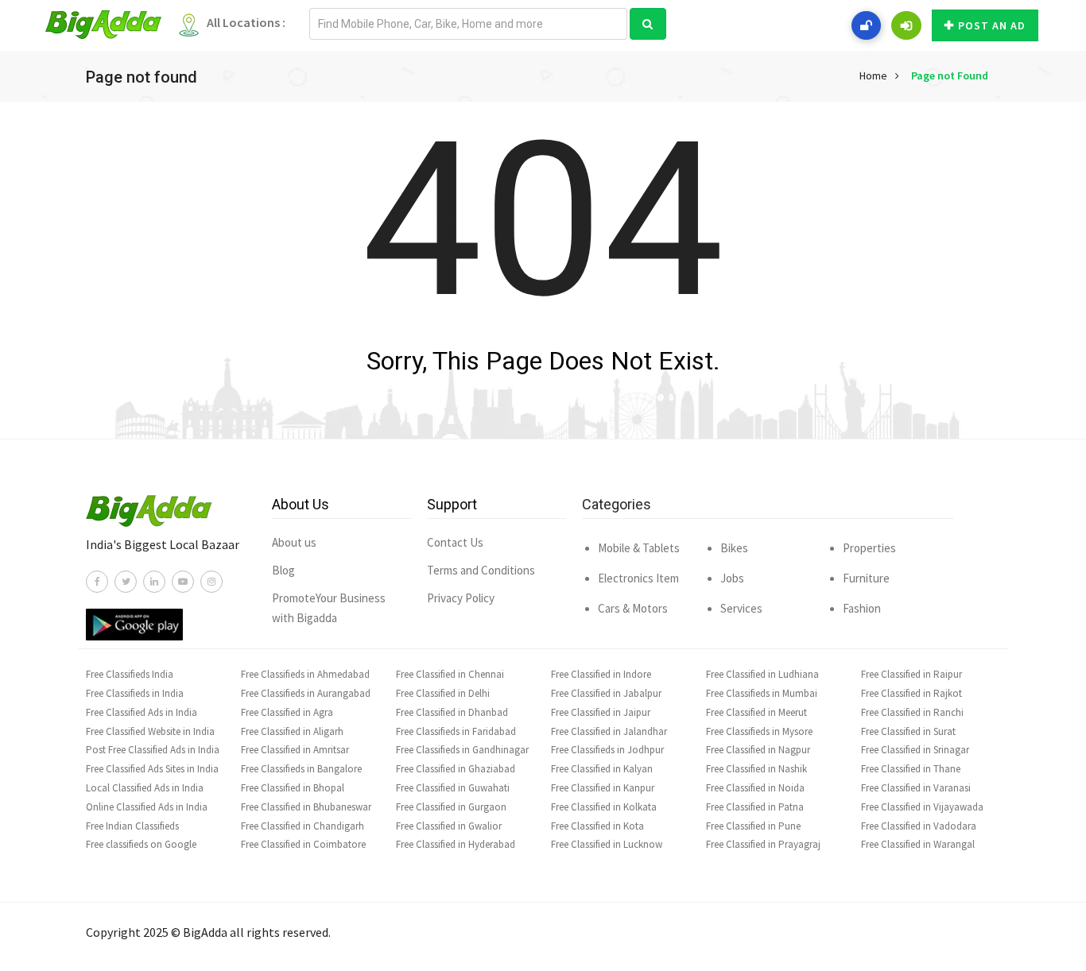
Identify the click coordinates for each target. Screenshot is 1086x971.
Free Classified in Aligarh (292, 731)
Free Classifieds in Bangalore (301, 769)
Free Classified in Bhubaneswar (306, 807)
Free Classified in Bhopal (292, 788)
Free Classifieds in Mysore (759, 731)
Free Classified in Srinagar (915, 749)
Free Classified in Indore (601, 674)
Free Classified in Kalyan (602, 769)
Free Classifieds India (129, 674)
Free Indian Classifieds (132, 826)
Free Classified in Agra (287, 712)
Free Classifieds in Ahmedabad (305, 674)
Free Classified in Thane (910, 769)
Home (873, 75)
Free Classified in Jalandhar (609, 731)
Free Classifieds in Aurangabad (305, 693)
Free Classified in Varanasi (916, 788)
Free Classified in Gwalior (449, 826)
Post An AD (992, 25)
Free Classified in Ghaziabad (455, 769)
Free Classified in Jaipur (600, 712)
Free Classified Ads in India (141, 712)
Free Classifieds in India (135, 693)
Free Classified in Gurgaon (451, 807)
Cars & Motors (633, 608)
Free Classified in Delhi (443, 693)
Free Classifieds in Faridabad (456, 731)
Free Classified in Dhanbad (452, 712)
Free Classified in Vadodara (918, 826)
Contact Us (455, 542)
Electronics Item (638, 578)
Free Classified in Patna (755, 807)
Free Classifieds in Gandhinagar (462, 749)
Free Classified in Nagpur (758, 749)
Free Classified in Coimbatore (303, 844)
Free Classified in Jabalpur (606, 693)
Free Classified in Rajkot (911, 693)
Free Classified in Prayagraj (763, 844)
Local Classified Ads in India (145, 788)
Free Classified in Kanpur (602, 788)
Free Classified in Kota (597, 826)
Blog (283, 570)
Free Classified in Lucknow (606, 844)
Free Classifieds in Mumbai (761, 693)
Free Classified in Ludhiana (762, 674)
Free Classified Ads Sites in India (152, 769)
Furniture (866, 578)
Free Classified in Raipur (911, 674)
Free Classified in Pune (753, 826)
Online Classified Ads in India (147, 807)
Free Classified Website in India (150, 731)
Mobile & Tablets (639, 547)
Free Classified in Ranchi (912, 712)
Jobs (732, 578)
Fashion (862, 608)
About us (294, 542)
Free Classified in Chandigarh (302, 826)
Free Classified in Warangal (918, 844)
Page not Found (949, 75)
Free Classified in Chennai (450, 674)
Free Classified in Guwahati (453, 788)
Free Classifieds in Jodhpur (607, 749)
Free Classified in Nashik (756, 769)
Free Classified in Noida (755, 788)
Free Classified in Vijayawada (922, 807)
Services (741, 608)
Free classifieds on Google (141, 844)
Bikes (734, 547)
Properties (869, 547)
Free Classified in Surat (908, 731)
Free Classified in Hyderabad (455, 844)
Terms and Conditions (481, 570)
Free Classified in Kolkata (604, 807)
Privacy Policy (461, 597)
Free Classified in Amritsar (295, 749)
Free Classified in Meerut (756, 712)
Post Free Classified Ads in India (152, 749)
